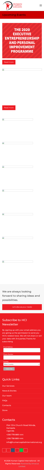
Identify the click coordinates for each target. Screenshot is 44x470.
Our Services (8, 386)
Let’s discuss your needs (22, 307)
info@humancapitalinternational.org (24, 442)
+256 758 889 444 (14, 438)
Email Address (8, 347)
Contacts (6, 405)
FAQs (4, 400)
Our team (7, 396)
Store (4, 410)
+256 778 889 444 (14, 435)
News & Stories (9, 391)
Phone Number (8, 354)
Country (5, 361)
